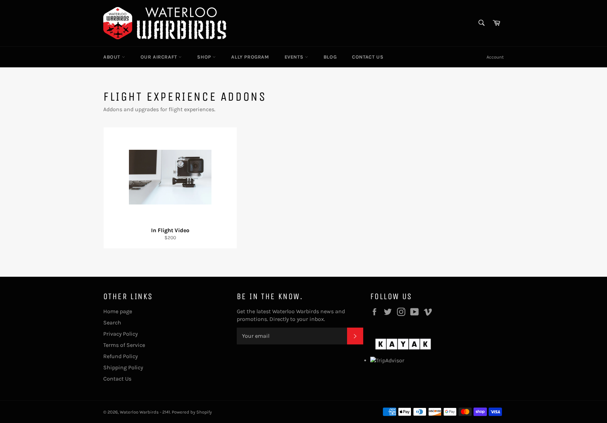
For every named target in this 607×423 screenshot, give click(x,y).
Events (295, 57)
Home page (117, 311)
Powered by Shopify (192, 412)
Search (112, 322)
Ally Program (250, 57)
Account (495, 57)
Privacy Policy (120, 333)
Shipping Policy (123, 367)
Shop (205, 57)
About (112, 57)
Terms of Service (124, 345)
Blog (330, 57)
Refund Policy (120, 356)
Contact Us (367, 57)
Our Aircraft (160, 57)
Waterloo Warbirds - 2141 (145, 412)
